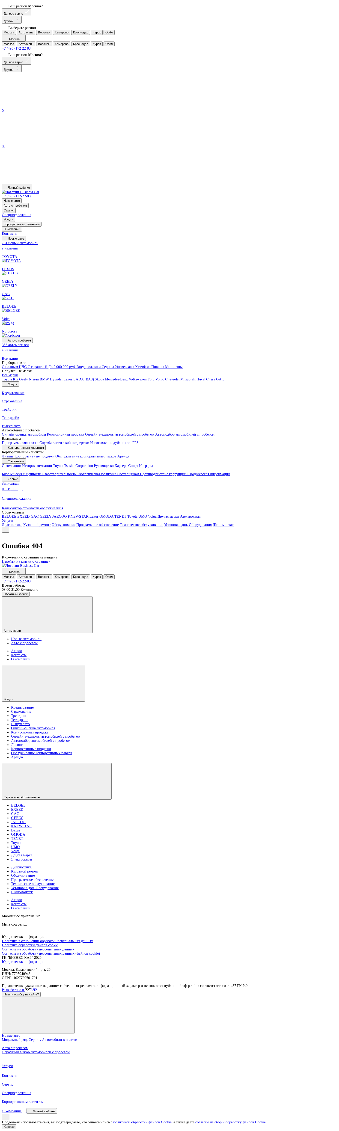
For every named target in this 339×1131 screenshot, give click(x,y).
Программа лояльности (20, 443)
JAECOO (59, 516)
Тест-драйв (19, 720)
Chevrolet (172, 379)
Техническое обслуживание (141, 525)
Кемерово (61, 32)
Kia (16, 379)
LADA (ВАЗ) (84, 379)
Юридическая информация (208, 474)
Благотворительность (59, 474)
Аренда (123, 456)
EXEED (23, 516)
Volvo (160, 379)
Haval (201, 379)
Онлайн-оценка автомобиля (24, 434)
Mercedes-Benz (117, 379)
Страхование (21, 711)
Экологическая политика (97, 474)
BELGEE (9, 516)
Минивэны (174, 367)
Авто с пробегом (15, 205)
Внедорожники (89, 367)
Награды (146, 466)
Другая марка (168, 516)
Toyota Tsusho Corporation (73, 466)
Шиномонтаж (223, 525)
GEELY (45, 516)
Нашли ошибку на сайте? (21, 994)
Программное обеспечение (97, 525)
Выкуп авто (20, 724)
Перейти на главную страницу (26, 561)
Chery (211, 379)
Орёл (109, 32)
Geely (24, 379)
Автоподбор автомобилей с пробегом (184, 434)
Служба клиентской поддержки (64, 443)
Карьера (121, 466)
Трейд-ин (18, 716)
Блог (6, 474)
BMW (45, 379)
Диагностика (12, 525)
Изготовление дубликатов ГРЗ (114, 443)
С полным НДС (15, 367)
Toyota (7, 379)
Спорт (133, 466)
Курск (97, 32)
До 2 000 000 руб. (62, 367)
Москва (9, 32)
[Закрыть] (38, 1015)
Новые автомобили (26, 639)
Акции (16, 651)
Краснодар (80, 32)
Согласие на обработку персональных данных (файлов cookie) (51, 953)
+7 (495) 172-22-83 (16, 48)
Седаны (108, 367)
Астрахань (26, 32)
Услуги (8, 219)
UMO (142, 516)
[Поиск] (36, 105)
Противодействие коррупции (163, 474)
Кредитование (22, 707)
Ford (151, 379)
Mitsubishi (188, 379)
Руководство (104, 466)
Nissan (34, 379)
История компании (37, 466)
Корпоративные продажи (34, 456)
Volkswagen (138, 379)
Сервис (9, 210)
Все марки (10, 375)
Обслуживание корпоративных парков (85, 456)
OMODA (106, 516)
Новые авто (12, 200)
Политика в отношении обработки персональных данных (47, 941)
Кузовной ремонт (37, 525)
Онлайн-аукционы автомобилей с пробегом (120, 434)
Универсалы (125, 367)
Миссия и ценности (26, 474)
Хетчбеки (143, 367)
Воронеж (44, 32)
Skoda (100, 379)
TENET (120, 516)
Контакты (9, 233)
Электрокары (190, 516)
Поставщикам (128, 474)
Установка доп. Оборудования (188, 525)
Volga (152, 516)
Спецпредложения (16, 215)
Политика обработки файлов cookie (30, 945)
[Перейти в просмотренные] (36, 182)
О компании (12, 229)
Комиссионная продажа (66, 434)
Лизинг (8, 456)
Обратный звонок (16, 594)
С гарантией (38, 367)
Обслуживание (63, 525)
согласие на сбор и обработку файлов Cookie (230, 1122)
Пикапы (158, 367)
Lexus (68, 379)
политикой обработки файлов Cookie (142, 1122)
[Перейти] (2, 920)
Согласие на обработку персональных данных (38, 949)
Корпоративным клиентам (22, 224)
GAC (220, 379)
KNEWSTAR (78, 516)
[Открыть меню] (5, 530)
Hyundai (56, 379)
